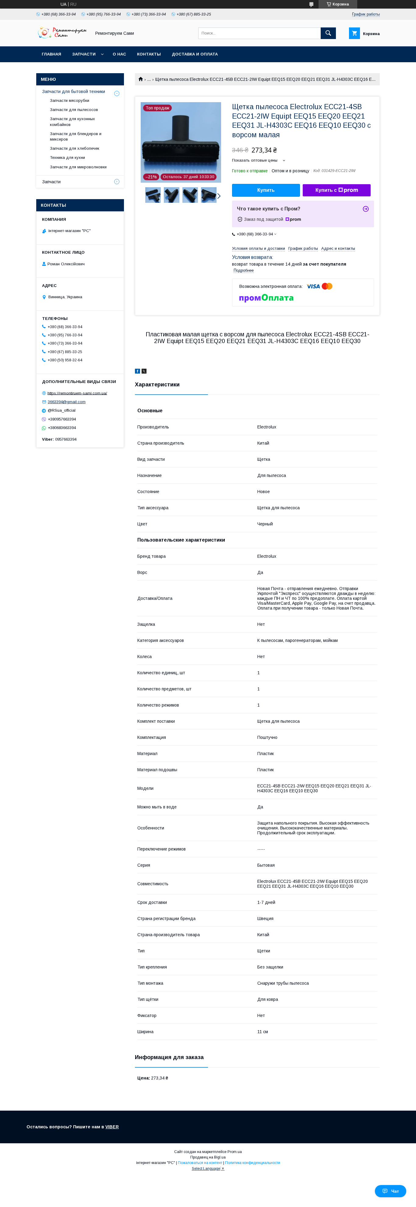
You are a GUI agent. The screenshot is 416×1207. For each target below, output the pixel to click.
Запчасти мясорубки (69, 100)
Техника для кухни (67, 157)
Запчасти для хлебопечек (74, 148)
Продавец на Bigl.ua (208, 1157)
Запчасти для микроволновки (78, 167)
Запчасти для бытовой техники (73, 91)
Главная (51, 54)
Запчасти (84, 54)
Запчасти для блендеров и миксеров (75, 136)
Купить (266, 190)
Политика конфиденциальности (252, 1163)
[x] (144, 372)
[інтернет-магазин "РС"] (62, 38)
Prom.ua (234, 1152)
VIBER (112, 1126)
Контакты (149, 54)
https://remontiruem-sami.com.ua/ (77, 393)
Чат (395, 1191)
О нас (119, 54)
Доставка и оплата (195, 54)
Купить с (326, 190)
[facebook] (137, 372)
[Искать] (328, 33)
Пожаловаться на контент (200, 1163)
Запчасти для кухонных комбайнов (72, 121)
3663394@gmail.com (67, 401)
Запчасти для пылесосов (74, 109)
